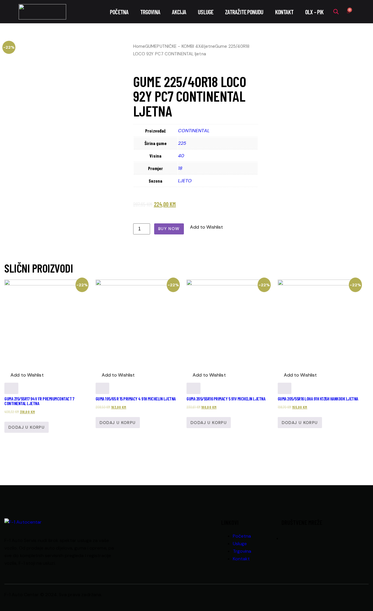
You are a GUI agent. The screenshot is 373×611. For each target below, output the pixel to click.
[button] (203, 227)
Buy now (169, 228)
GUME (151, 46)
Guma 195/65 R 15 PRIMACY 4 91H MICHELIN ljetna (136, 398)
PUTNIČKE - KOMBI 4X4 (180, 46)
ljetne (209, 46)
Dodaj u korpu (26, 427)
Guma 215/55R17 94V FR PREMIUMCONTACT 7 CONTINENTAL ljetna (39, 401)
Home (139, 46)
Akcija (179, 11)
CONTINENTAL (194, 131)
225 (182, 143)
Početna (119, 11)
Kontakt (284, 11)
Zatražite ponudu (244, 11)
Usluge (205, 11)
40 (181, 156)
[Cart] (348, 11)
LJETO (185, 181)
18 (180, 168)
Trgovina (150, 11)
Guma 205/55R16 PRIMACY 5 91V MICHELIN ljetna (225, 398)
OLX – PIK (314, 11)
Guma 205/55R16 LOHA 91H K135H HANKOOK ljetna (318, 398)
